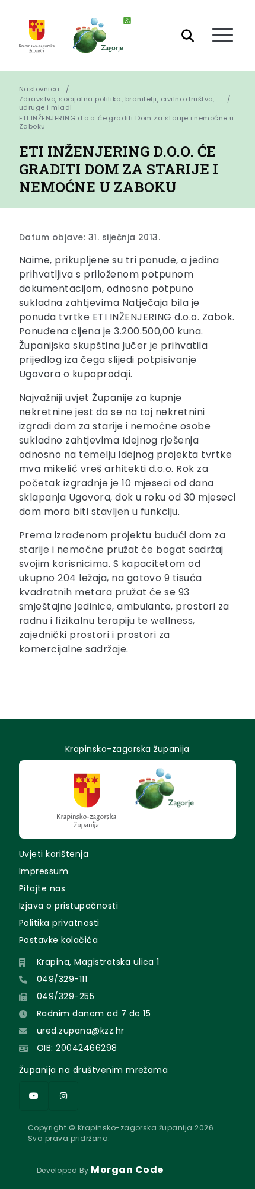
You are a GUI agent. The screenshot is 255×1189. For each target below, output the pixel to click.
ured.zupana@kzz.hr (81, 1031)
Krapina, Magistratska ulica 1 (98, 962)
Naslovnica (39, 89)
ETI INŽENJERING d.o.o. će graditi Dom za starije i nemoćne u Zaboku (127, 122)
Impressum (43, 871)
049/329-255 (65, 996)
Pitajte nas (42, 888)
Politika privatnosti (59, 923)
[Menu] (222, 36)
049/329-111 (62, 979)
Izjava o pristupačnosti (68, 905)
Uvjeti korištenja (53, 854)
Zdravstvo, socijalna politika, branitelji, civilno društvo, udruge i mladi (116, 103)
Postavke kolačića (58, 940)
